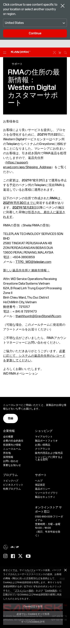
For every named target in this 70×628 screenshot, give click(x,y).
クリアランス (42, 448)
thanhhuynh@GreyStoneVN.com (38, 316)
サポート (17, 64)
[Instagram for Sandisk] (5, 556)
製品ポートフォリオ (46, 440)
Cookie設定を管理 (33, 606)
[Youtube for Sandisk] (28, 556)
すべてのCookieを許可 (33, 621)
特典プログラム (12, 488)
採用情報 (8, 457)
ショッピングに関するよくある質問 (49, 458)
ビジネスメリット (13, 484)
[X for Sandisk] (20, 556)
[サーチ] (65, 52)
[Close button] (62, 6)
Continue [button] (35, 33)
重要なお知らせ (12, 465)
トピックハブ (10, 480)
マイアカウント (44, 436)
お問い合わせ (10, 461)
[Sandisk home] (20, 52)
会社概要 (8, 436)
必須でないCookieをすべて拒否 (33, 613)
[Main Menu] (5, 52)
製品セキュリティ (45, 497)
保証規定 (40, 484)
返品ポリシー (42, 488)
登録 (10, 418)
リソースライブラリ (46, 493)
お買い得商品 (42, 444)
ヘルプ (39, 480)
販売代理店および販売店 (49, 453)
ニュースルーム (12, 448)
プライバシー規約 (24, 590)
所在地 (7, 453)
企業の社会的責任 (13, 440)
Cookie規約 (51, 590)
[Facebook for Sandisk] (13, 556)
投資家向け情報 (12, 444)
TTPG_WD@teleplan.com (33, 262)
